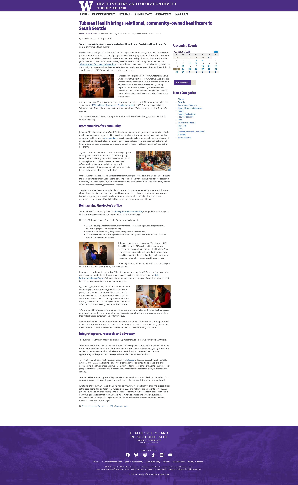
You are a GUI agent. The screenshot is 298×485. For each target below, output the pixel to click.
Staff (180, 128)
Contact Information (113, 461)
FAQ (180, 119)
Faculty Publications (187, 114)
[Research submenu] (131, 14)
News (125, 406)
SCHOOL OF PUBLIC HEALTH (111, 8)
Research (182, 125)
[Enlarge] (111, 77)
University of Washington (86, 5)
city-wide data (110, 138)
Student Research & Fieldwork (191, 131)
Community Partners (96, 406)
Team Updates (184, 137)
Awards (181, 102)
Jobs (127, 461)
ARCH (112, 406)
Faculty (181, 111)
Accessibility (137, 461)
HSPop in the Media (187, 122)
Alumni (85, 406)
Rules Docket (179, 461)
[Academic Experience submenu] (116, 14)
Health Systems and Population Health (136, 4)
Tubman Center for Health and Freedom (97, 64)
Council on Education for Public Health (183, 469)
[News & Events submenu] (172, 14)
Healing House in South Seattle (128, 211)
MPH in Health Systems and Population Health (113, 105)
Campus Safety (153, 461)
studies (130, 360)
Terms (200, 461)
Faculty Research (185, 116)
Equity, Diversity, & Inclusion (190, 108)
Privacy (191, 461)
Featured (118, 406)
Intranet (96, 461)
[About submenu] (88, 14)
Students (182, 134)
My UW (166, 461)
